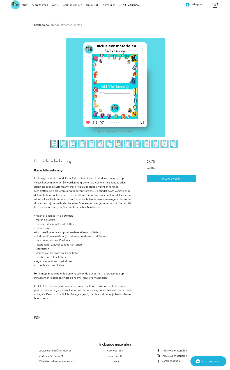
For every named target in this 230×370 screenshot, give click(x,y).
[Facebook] (158, 350)
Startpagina (41, 24)
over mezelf (115, 356)
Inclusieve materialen (174, 350)
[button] (215, 5)
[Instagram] (158, 356)
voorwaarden (115, 350)
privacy (115, 361)
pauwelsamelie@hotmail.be (55, 350)
